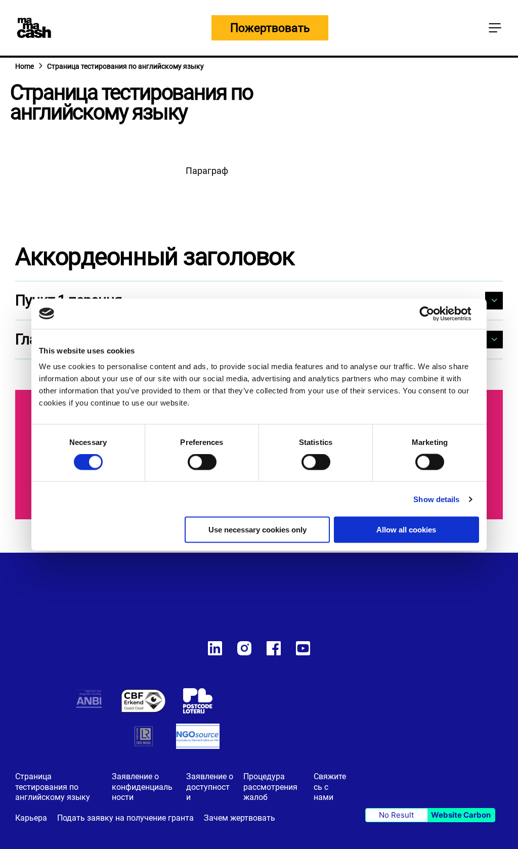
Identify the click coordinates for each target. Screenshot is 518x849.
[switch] (202, 463)
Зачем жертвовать (239, 818)
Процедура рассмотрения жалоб (270, 787)
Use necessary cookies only (257, 529)
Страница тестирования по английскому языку (52, 787)
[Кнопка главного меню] (495, 28)
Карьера (31, 818)
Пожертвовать (270, 28)
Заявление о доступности (209, 787)
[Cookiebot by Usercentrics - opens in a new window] (435, 313)
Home (24, 66)
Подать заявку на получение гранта (125, 818)
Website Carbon (461, 815)
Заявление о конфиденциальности (142, 787)
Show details (436, 499)
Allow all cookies (406, 529)
